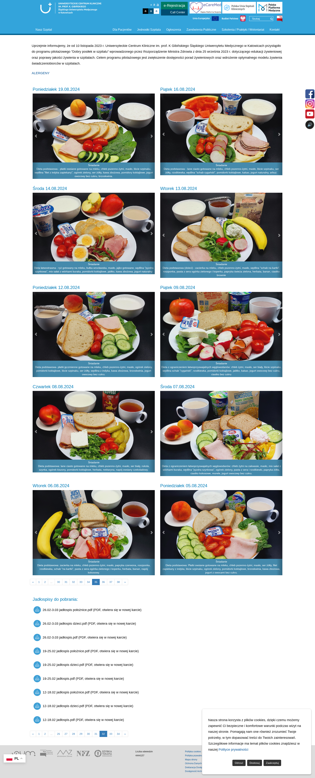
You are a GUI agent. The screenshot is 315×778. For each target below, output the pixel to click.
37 (110, 582)
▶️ (205, 139)
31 (66, 582)
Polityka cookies (193, 751)
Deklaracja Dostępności (197, 767)
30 (58, 582)
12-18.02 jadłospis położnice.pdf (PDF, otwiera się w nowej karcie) (91, 692)
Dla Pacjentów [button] (122, 29)
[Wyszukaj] (271, 19)
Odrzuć (239, 762)
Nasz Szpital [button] (44, 29)
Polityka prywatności (195, 755)
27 (66, 733)
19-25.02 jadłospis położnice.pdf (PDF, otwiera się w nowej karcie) (91, 651)
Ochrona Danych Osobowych (199, 763)
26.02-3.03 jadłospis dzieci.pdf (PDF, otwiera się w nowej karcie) (89, 623)
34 (88, 582)
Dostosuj (255, 762)
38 (118, 582)
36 (103, 582)
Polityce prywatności (233, 749)
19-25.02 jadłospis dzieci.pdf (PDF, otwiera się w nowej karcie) (88, 665)
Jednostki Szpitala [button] (149, 29)
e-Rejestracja (174, 5)
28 (73, 733)
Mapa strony (191, 759)
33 (80, 582)
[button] (36, 136)
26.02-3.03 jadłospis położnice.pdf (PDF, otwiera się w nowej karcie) (92, 610)
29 (80, 733)
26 (58, 733)
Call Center (177, 12)
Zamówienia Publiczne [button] (201, 29)
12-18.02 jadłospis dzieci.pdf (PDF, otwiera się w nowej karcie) (88, 706)
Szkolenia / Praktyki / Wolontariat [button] (243, 29)
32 (73, 582)
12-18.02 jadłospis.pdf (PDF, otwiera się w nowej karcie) (83, 720)
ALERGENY (41, 73)
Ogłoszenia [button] (173, 29)
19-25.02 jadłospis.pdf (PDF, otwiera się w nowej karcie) (83, 678)
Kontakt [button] (274, 29)
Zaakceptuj (272, 762)
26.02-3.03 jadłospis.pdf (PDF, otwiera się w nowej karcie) (85, 637)
